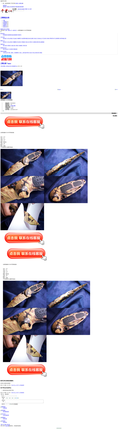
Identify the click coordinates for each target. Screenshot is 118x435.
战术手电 (27, 52)
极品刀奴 (28, 38)
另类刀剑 (25, 45)
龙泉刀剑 (13, 45)
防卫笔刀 (19, 42)
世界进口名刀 (3, 47)
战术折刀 (15, 30)
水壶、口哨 (21, 52)
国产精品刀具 (63, 38)
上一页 (16, 385)
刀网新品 (5, 21)
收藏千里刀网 (3, 1)
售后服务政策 (6, 411)
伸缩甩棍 (9, 34)
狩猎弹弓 (19, 34)
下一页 (19, 385)
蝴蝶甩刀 (15, 42)
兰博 (30, 9)
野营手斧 (52, 38)
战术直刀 (5, 38)
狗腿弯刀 (5, 25)
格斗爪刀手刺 (29, 42)
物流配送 (3, 417)
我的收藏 (17, 6)
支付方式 (3, 413)
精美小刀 (10, 30)
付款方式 (5, 26)
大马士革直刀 (10, 38)
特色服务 (3, 421)
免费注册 (21, 3)
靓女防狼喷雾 (14, 34)
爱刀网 (8, 424)
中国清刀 (9, 45)
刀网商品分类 (4, 17)
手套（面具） (11, 52)
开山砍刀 (15, 38)
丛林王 (23, 9)
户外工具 (34, 52)
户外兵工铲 (5, 52)
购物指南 (3, 406)
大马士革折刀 (10, 42)
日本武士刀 (39, 38)
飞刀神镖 (34, 42)
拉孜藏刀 (21, 45)
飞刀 (28, 9)
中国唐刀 (5, 24)
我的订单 (9, 6)
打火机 (30, 52)
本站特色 (5, 422)
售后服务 (3, 410)
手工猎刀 (45, 38)
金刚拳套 (42, 42)
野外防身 (2, 33)
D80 (21, 9)
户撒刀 (17, 45)
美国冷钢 (15, 49)
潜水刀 (35, 38)
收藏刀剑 (2, 44)
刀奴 (19, 9)
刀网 (4, 20)
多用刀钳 (38, 42)
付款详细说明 (6, 415)
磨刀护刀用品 (39, 52)
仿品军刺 (24, 38)
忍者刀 (48, 38)
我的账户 (5, 5)
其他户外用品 (3, 51)
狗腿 (26, 9)
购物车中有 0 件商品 (4, 29)
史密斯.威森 (12, 105)
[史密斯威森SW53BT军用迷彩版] (11, 88)
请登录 (16, 3)
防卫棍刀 (32, 38)
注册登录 (5, 408)
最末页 (22, 385)
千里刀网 (7, 425)
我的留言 (13, 6)
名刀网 (4, 424)
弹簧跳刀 (24, 42)
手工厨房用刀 (57, 38)
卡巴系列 (11, 49)
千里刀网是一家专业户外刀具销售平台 (8, 66)
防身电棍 (5, 22)
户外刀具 (2, 37)
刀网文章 (3, 63)
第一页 (13, 385)
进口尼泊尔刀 (6, 49)
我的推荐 (22, 6)
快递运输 (5, 418)
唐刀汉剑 (5, 45)
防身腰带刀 (16, 52)
